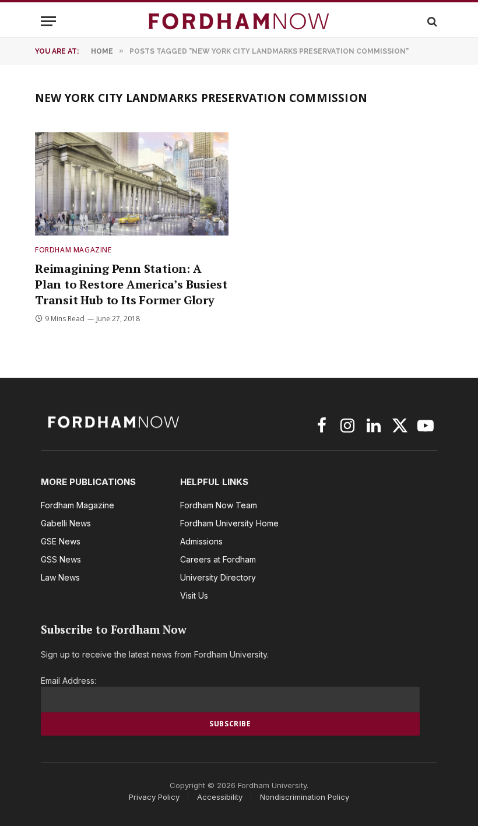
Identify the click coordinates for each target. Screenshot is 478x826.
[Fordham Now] (239, 21)
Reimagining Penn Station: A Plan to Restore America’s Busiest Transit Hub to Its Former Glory (131, 284)
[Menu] (48, 21)
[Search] (431, 21)
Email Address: (68, 681)
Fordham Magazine (73, 250)
